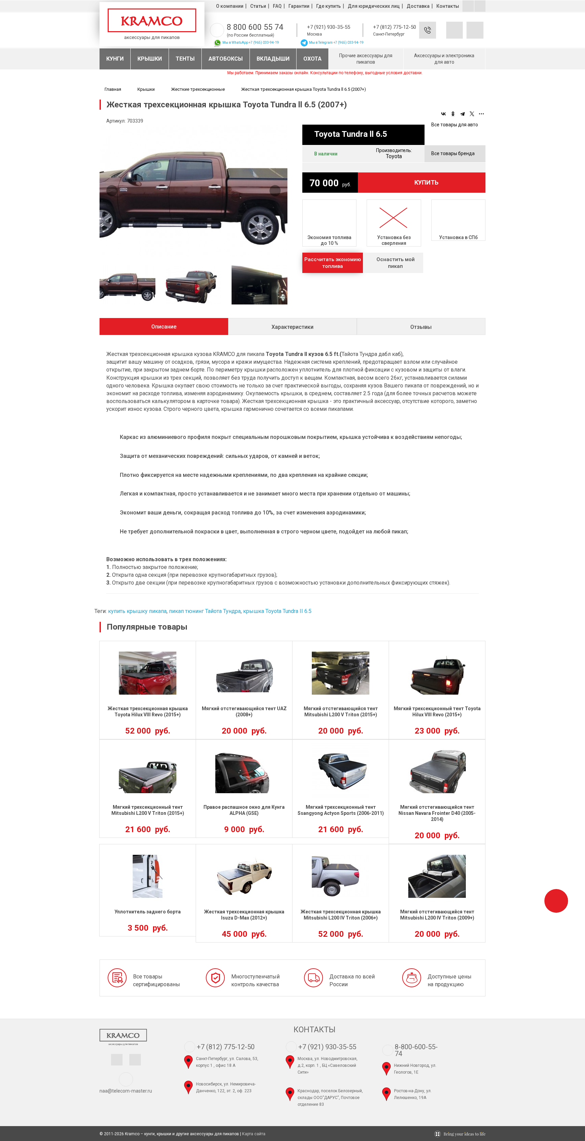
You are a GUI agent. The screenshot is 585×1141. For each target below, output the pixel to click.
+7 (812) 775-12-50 (394, 27)
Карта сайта (253, 1134)
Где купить (328, 6)
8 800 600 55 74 (255, 27)
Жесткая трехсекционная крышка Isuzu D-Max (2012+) (244, 915)
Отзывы (421, 327)
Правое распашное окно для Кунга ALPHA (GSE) (244, 810)
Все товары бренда (453, 153)
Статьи (258, 6)
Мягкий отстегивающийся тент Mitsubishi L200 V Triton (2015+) (341, 711)
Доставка (418, 6)
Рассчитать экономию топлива (332, 262)
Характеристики (292, 327)
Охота (312, 59)
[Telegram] (462, 114)
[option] (193, 191)
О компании (229, 6)
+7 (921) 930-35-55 (328, 27)
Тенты (185, 59)
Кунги (115, 59)
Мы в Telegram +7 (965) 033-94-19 (336, 42)
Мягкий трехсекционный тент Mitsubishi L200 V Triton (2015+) (147, 810)
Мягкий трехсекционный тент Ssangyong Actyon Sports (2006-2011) (341, 810)
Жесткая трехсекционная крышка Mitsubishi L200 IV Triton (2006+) (341, 915)
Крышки (149, 59)
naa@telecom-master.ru (126, 1091)
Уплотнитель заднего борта (147, 911)
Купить (426, 182)
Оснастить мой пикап (395, 262)
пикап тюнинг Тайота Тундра (205, 611)
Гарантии (298, 6)
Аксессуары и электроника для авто (444, 59)
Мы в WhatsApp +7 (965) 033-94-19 (250, 42)
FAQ (277, 6)
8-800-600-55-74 (416, 1050)
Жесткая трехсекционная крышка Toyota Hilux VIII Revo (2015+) (148, 711)
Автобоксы (226, 59)
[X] (472, 114)
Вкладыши (273, 59)
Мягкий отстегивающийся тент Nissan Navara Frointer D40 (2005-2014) (437, 813)
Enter (437, 35)
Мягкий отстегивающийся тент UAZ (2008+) (244, 711)
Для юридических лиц (374, 6)
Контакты (447, 6)
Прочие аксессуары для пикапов (365, 59)
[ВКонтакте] (443, 114)
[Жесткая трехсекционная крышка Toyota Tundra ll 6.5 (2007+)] (193, 191)
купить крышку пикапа (137, 611)
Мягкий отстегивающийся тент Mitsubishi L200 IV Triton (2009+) (437, 915)
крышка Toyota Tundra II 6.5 (277, 611)
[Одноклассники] (453, 114)
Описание (163, 326)
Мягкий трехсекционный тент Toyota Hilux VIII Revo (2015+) (437, 711)
